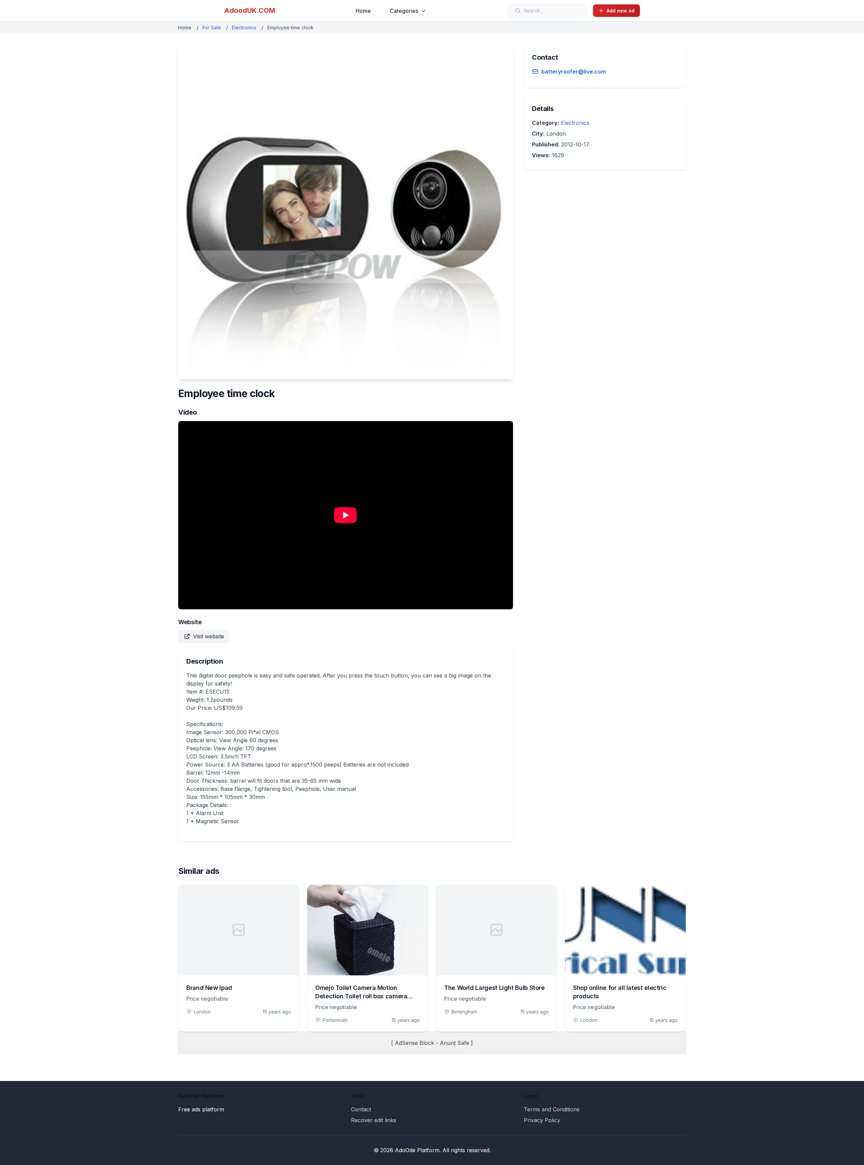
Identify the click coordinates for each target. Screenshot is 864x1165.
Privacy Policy (542, 1120)
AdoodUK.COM (249, 10)
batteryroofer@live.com (573, 71)
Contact (361, 1109)
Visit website (208, 636)
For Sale (211, 27)
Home (363, 10)
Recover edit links (373, 1120)
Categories (404, 10)
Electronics (244, 27)
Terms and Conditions (551, 1109)
